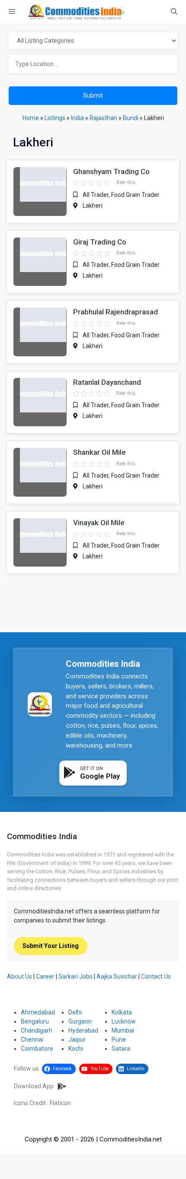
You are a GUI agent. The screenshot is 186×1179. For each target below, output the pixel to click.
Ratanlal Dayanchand (107, 382)
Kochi (75, 1048)
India (77, 117)
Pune (119, 1039)
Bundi (130, 117)
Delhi (75, 1012)
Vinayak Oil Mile (99, 522)
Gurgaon (80, 1021)
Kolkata (122, 1012)
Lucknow (124, 1021)
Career (45, 976)
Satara (121, 1048)
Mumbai (123, 1030)
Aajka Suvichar (116, 976)
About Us (19, 976)
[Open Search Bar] (174, 12)
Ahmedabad (38, 1012)
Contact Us (156, 976)
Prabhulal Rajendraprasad (115, 311)
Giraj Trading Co (99, 242)
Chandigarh (36, 1030)
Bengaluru (35, 1021)
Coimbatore (37, 1048)
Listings (55, 117)
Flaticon (60, 1103)
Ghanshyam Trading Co (111, 171)
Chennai (32, 1039)
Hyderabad (83, 1030)
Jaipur (77, 1039)
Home (30, 117)
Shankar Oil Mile (99, 452)
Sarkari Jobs (75, 976)
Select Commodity (93, 41)
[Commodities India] (76, 12)
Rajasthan (103, 117)
